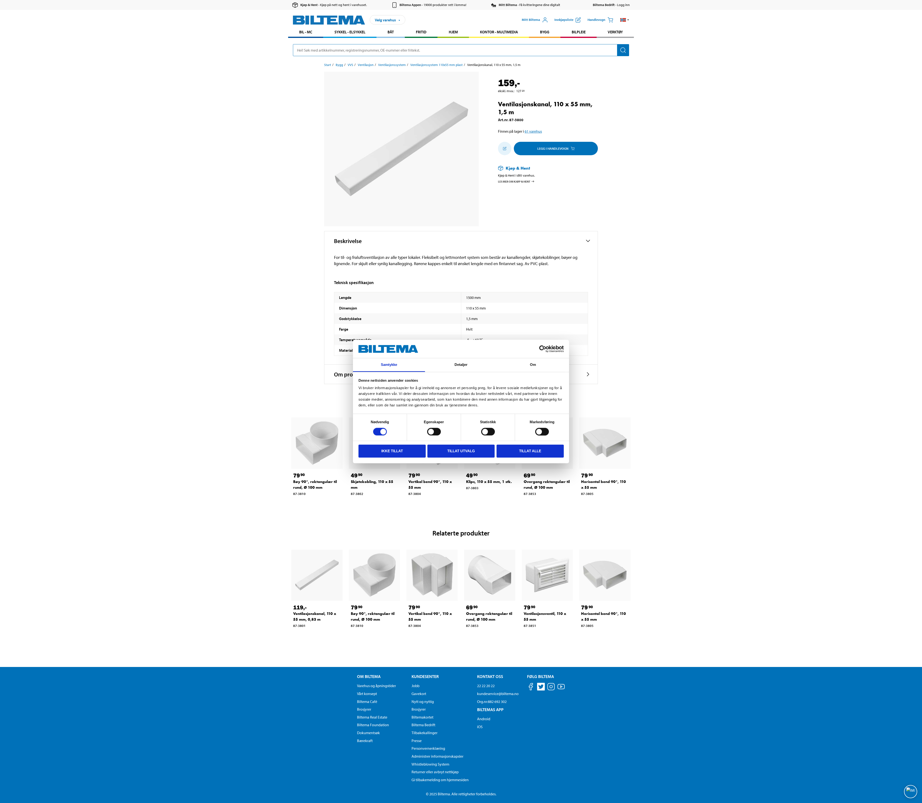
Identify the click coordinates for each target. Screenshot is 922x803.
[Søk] (623, 50)
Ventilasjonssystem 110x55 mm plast (436, 65)
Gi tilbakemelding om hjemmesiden (440, 779)
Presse (417, 740)
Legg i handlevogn (552, 148)
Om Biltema (369, 676)
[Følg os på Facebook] (531, 687)
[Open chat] (910, 791)
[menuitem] (305, 32)
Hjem (453, 32)
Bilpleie (579, 32)
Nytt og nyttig (423, 701)
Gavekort (419, 693)
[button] (624, 20)
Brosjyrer (364, 709)
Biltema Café (367, 701)
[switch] (434, 431)
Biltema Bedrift (423, 724)
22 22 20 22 (486, 685)
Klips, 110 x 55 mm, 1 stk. (489, 481)
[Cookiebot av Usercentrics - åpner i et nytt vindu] (543, 348)
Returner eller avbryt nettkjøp (435, 771)
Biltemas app (490, 709)
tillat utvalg (461, 451)
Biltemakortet (422, 717)
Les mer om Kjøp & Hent (514, 181)
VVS (350, 65)
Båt (391, 32)
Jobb (415, 685)
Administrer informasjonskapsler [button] (437, 756)
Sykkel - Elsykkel (349, 32)
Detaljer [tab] (461, 365)
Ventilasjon (366, 65)
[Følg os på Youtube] (561, 689)
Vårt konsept (367, 693)
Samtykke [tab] (389, 365)
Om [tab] (533, 365)
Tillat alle (530, 451)
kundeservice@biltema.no (498, 693)
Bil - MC (305, 32)
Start (327, 65)
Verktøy (615, 32)
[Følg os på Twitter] (541, 687)
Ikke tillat (392, 451)
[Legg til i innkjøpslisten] (504, 148)
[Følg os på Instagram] (551, 687)
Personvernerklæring (428, 748)
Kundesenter (425, 676)
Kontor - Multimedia (499, 32)
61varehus (533, 131)
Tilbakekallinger (424, 732)
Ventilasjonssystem (392, 65)
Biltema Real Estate (372, 717)
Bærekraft (365, 740)
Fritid (421, 32)
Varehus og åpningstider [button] (376, 685)
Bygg (544, 32)
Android (483, 718)
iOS (480, 726)
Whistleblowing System (430, 764)
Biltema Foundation (373, 724)
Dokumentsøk (368, 732)
